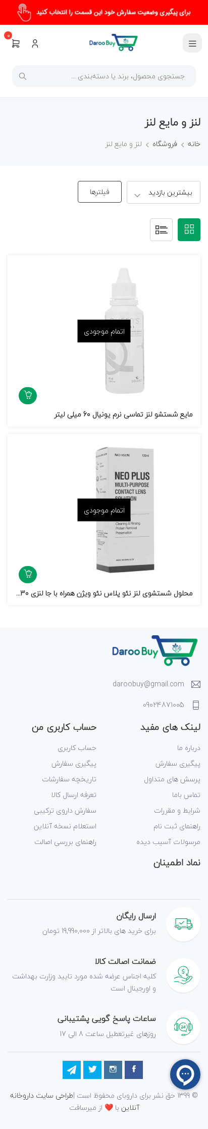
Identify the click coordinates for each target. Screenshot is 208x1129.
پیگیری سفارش (177, 763)
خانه (194, 143)
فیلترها (100, 191)
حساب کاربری (77, 747)
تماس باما (186, 794)
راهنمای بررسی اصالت (65, 841)
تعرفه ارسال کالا (73, 794)
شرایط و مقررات (177, 810)
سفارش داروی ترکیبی (65, 810)
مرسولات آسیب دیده (168, 841)
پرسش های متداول (172, 779)
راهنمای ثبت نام (176, 826)
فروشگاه (164, 143)
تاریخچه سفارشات (69, 779)
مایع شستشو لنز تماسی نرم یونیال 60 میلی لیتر (124, 414)
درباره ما (188, 747)
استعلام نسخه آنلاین (65, 826)
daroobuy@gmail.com (148, 684)
